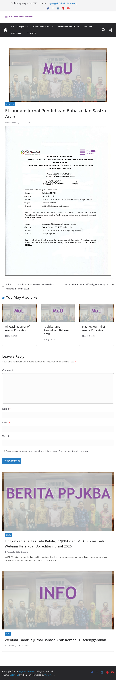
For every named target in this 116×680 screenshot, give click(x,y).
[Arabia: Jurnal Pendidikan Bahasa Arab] (58, 305)
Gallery (88, 26)
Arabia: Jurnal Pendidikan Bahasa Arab (56, 330)
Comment (8, 370)
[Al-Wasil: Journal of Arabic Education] (19, 305)
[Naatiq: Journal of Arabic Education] (96, 305)
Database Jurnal (67, 26)
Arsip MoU (16, 33)
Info (7, 634)
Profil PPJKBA (18, 26)
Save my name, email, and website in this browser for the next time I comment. (47, 451)
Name (6, 408)
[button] (27, 27)
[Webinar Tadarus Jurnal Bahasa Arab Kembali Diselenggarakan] (58, 600)
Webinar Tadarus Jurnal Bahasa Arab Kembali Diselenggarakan (55, 640)
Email (6, 422)
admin (29, 123)
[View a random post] (110, 30)
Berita (8, 535)
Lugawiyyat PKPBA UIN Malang (62, 3)
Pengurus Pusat (42, 26)
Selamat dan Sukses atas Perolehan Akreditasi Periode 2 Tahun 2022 (30, 286)
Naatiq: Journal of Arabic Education (93, 328)
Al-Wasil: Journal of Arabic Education (17, 328)
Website (6, 436)
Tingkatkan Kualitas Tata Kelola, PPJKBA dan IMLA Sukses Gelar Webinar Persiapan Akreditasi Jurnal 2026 (55, 543)
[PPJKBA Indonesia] (5, 30)
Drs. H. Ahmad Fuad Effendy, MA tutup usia (87, 284)
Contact (31, 33)
